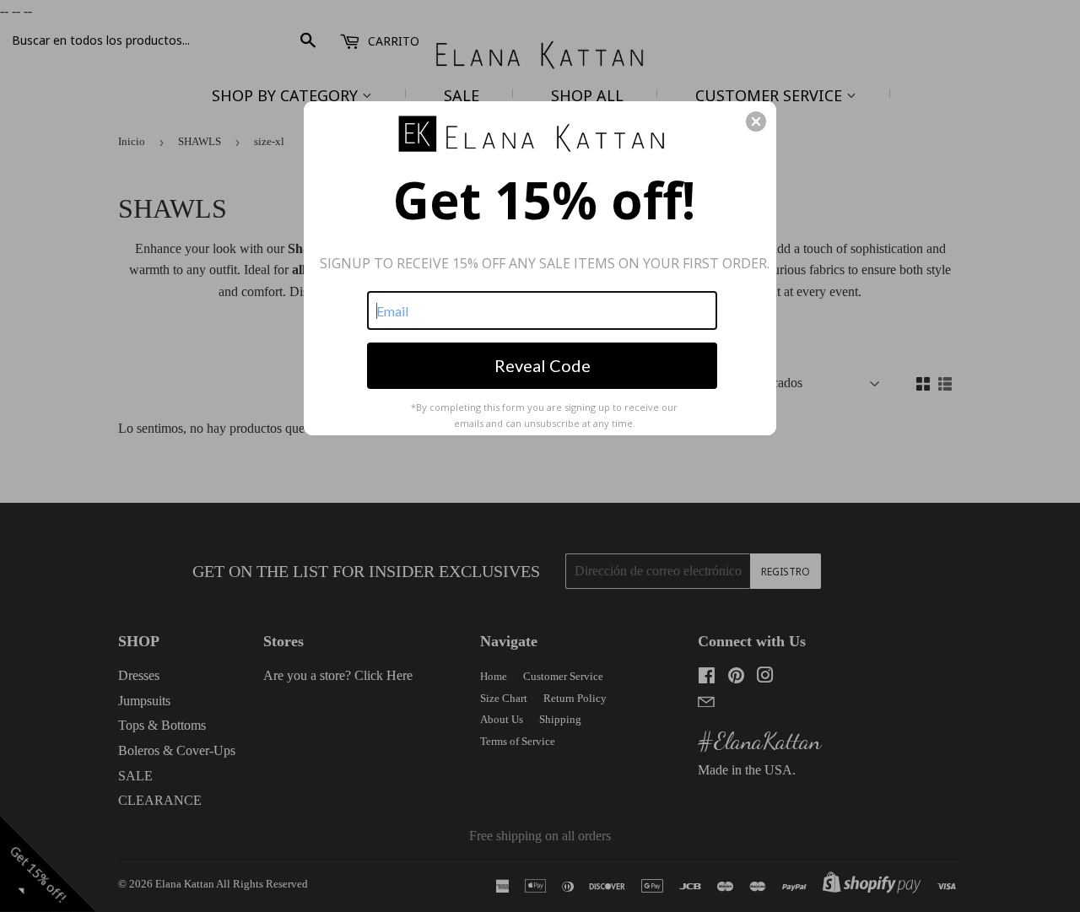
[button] (756, 121)
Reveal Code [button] (542, 365)
